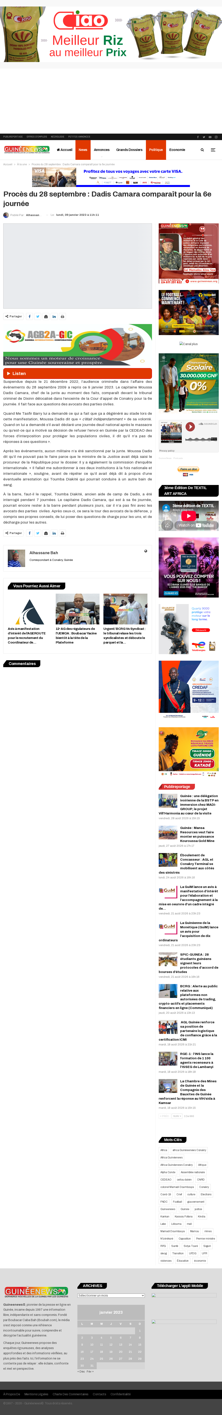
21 (130, 1351)
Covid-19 (165, 1194)
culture (191, 1194)
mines (208, 1231)
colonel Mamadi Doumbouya (177, 1187)
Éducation (183, 1260)
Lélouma (176, 1223)
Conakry (204, 1187)
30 (82, 1365)
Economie (177, 150)
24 (92, 1358)
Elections (206, 1194)
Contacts (99, 1394)
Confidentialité (121, 1394)
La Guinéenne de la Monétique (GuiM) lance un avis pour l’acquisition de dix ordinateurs (188, 931)
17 (91, 1351)
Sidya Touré (191, 1246)
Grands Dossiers (129, 150)
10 (91, 1344)
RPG (163, 1246)
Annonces (102, 150)
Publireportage (13, 136)
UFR (204, 1253)
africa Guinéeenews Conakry (189, 1150)
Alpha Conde (167, 1172)
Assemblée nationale (193, 1172)
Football (177, 1201)
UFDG (192, 1253)
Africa (163, 1150)
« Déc (81, 1371)
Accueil (66, 150)
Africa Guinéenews (171, 1157)
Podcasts (178, 458)
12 (111, 1344)
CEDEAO (165, 1179)
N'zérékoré (166, 1238)
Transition (178, 1253)
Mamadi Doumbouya (172, 1231)
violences (165, 1260)
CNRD (201, 1179)
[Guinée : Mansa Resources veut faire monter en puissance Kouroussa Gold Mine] (168, 833)
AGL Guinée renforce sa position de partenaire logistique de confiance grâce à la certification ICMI (188, 1030)
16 (82, 1351)
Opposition (185, 1238)
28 (130, 1358)
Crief (179, 1194)
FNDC (164, 1201)
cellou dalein (184, 1179)
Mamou (194, 1231)
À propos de (11, 1394)
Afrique (202, 1164)
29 (140, 1358)
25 (101, 1358)
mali (189, 1223)
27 (120, 1358)
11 (101, 1344)
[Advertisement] (111, 101)
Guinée (185, 1209)
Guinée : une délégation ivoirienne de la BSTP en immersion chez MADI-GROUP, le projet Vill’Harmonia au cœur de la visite (189, 804)
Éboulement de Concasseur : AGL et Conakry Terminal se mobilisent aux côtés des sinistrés (186, 863)
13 (120, 1344)
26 (111, 1358)
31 (91, 1365)
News (83, 150)
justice (198, 1209)
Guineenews (167, 1209)
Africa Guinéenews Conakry (176, 1164)
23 (82, 1358)
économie (200, 1260)
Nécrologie (57, 136)
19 (111, 1351)
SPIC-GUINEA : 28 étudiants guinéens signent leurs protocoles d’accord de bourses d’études (188, 963)
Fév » (90, 1371)
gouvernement (195, 1201)
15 (139, 1344)
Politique (156, 150)
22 (140, 1351)
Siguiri (207, 1246)
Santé (174, 1246)
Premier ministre (205, 1238)
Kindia (201, 1216)
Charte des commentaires (70, 1394)
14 (130, 1344)
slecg (163, 1253)
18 (101, 1351)
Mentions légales (36, 1394)
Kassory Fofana (184, 1216)
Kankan (164, 1216)
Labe (163, 1223)
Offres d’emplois (37, 136)
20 (120, 1351)
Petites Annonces (79, 136)
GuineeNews (165, 458)
